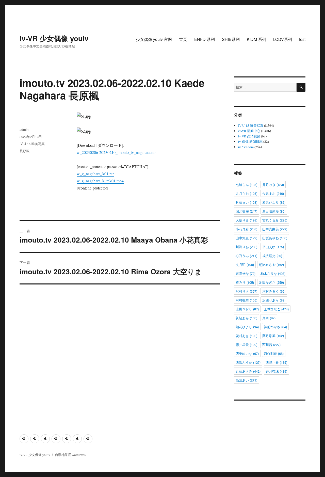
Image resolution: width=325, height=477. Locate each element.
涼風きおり (247, 309)
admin (24, 129)
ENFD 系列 (204, 39)
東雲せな (245, 273)
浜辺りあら (273, 300)
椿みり (245, 282)
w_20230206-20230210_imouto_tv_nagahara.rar (116, 152)
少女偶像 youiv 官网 (154, 39)
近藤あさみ (248, 371)
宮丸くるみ (274, 220)
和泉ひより (273, 202)
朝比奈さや (271, 264)
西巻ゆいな (247, 353)
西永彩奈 (274, 353)
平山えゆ (273, 246)
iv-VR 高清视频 (249, 136)
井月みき (273, 184)
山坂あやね (274, 237)
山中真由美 (274, 229)
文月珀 (245, 264)
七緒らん (246, 184)
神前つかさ (275, 326)
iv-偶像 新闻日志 (250, 141)
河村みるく (273, 291)
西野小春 (276, 362)
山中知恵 (246, 237)
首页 (183, 39)
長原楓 (24, 150)
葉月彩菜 (273, 335)
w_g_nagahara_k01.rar (95, 173)
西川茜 (271, 344)
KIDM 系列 (256, 39)
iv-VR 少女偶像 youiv (54, 38)
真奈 (268, 317)
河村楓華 (246, 300)
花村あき (246, 335)
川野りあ (246, 246)
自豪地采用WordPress (70, 454)
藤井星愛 (246, 344)
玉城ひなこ (276, 309)
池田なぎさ (271, 282)
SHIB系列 (231, 39)
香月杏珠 (276, 371)
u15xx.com (246, 147)
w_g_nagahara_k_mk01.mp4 (100, 180)
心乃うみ (246, 255)
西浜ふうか (248, 362)
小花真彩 (246, 229)
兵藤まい (246, 202)
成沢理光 (272, 255)
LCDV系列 (282, 39)
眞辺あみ (246, 317)
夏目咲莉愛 (273, 211)
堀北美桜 (246, 211)
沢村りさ (246, 291)
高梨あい (246, 380)
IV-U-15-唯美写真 (32, 143)
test (302, 39)
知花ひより (247, 326)
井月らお (246, 193)
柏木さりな (273, 273)
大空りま (246, 220)
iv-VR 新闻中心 (249, 131)
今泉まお (273, 193)
